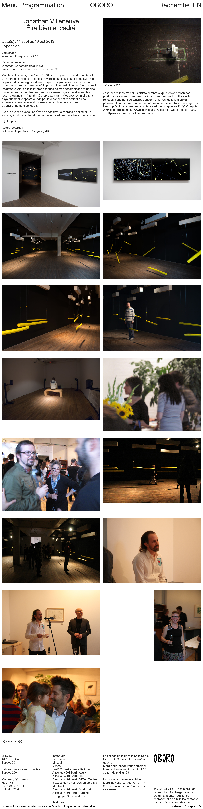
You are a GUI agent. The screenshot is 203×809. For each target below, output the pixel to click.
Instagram (58, 755)
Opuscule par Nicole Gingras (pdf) (27, 131)
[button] (51, 741)
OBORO (101, 5)
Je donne (58, 802)
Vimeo (56, 765)
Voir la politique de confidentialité (73, 806)
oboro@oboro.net (13, 786)
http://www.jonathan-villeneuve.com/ (130, 113)
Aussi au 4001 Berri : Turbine (70, 792)
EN (197, 5)
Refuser (176, 806)
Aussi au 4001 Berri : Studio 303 (72, 789)
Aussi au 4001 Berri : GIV (68, 776)
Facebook (58, 759)
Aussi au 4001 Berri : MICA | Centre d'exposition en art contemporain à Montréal (74, 783)
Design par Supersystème (69, 796)
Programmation (42, 5)
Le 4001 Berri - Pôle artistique (71, 769)
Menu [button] (10, 5)
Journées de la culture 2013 (42, 69)
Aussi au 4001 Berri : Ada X (69, 772)
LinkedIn (57, 762)
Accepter (190, 806)
